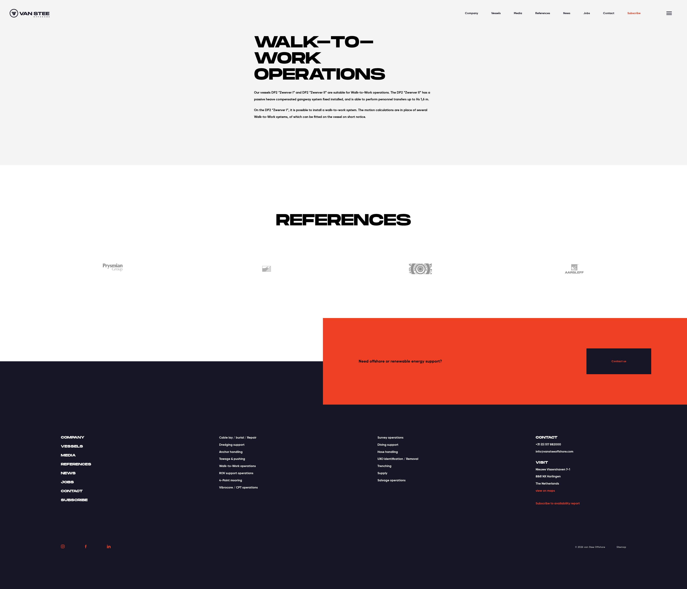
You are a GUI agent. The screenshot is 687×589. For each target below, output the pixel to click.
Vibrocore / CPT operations (238, 487)
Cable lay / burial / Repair (237, 437)
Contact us (619, 361)
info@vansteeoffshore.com (554, 451)
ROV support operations (236, 473)
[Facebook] (86, 547)
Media (518, 13)
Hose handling (387, 452)
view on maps (545, 491)
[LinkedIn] (109, 547)
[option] (148, 269)
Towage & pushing (232, 459)
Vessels (496, 13)
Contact (608, 13)
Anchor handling (231, 452)
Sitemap (621, 547)
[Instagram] (63, 547)
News (566, 13)
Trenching (384, 466)
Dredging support (232, 445)
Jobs (586, 13)
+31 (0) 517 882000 (548, 444)
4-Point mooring (230, 480)
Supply (382, 473)
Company (471, 13)
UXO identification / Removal (397, 459)
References (542, 13)
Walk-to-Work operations (237, 466)
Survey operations (390, 437)
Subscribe (633, 13)
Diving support (387, 445)
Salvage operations (391, 480)
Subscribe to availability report (558, 503)
